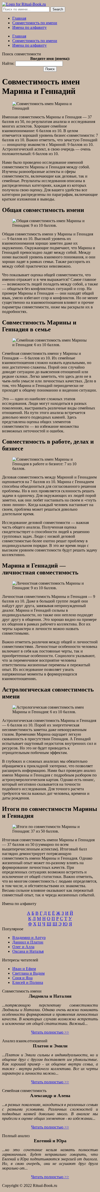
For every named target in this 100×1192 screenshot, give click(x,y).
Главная (19, 18)
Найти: (8, 63)
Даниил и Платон (27, 942)
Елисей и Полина (27, 982)
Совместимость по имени (34, 23)
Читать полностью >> (50, 1032)
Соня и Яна (22, 978)
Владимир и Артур (29, 937)
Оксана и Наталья (28, 951)
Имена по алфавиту (29, 27)
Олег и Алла (23, 947)
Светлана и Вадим (28, 973)
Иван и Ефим (24, 969)
